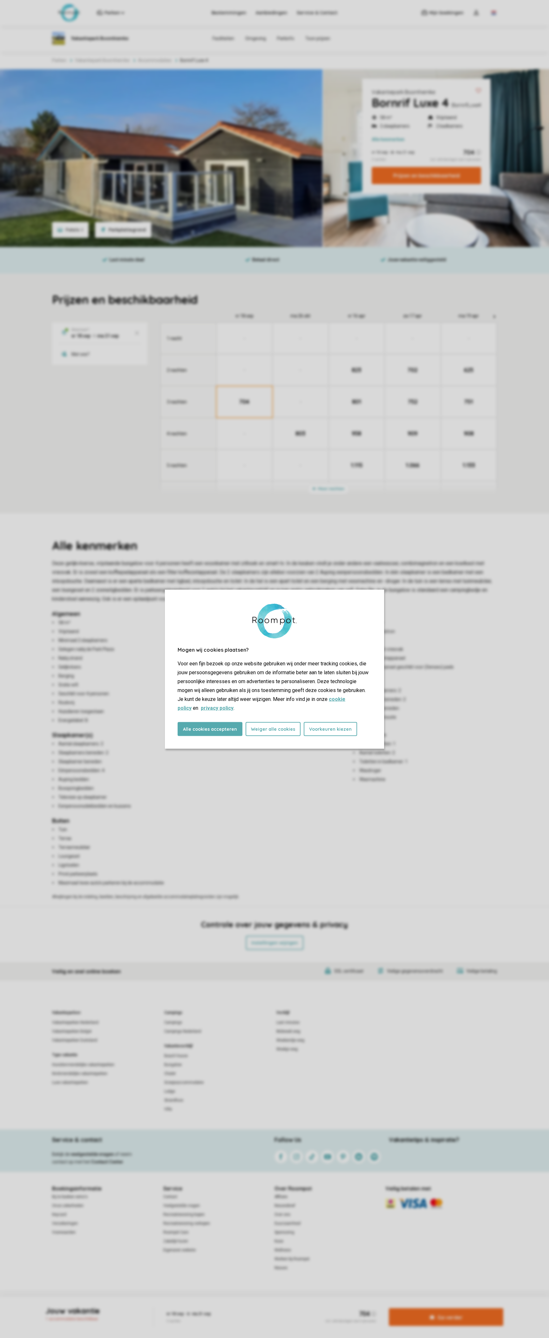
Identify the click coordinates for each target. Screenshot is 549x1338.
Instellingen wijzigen (274, 943)
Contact (170, 1197)
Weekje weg (287, 1049)
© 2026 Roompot (341, 1307)
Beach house (176, 1056)
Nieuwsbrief (284, 1205)
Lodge (169, 1091)
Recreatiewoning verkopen (186, 1223)
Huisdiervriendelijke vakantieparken (83, 1064)
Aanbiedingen (271, 13)
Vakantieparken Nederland (75, 1022)
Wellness (282, 1250)
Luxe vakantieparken (70, 1082)
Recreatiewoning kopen (184, 1214)
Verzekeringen (65, 1223)
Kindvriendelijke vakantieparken (79, 1073)
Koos (278, 1241)
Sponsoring (284, 1232)
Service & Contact (317, 13)
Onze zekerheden (68, 1205)
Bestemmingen (229, 13)
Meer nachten (330, 488)
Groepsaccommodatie (184, 1082)
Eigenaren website (179, 1250)
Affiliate (281, 1197)
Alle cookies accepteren (210, 729)
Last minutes (288, 1022)
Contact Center (107, 1161)
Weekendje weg (290, 1040)
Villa (168, 1109)
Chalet (170, 1073)
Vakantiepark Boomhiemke (403, 92)
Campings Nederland (182, 1031)
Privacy (247, 1307)
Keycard (59, 1214)
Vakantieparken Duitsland (74, 1040)
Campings (173, 1012)
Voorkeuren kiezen (330, 729)
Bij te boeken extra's (70, 1197)
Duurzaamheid (287, 1223)
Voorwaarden (64, 1232)
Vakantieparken (66, 1012)
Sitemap (313, 1307)
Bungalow (173, 1064)
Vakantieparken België (72, 1031)
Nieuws (281, 1268)
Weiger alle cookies (273, 729)
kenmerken (388, 139)
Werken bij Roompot (291, 1259)
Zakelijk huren (175, 1241)
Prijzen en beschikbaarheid (426, 175)
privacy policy (217, 708)
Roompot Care (175, 1232)
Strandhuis (173, 1100)
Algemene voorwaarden (213, 1307)
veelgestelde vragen (92, 1154)
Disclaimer (290, 1307)
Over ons (282, 1214)
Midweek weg (288, 1031)
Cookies (267, 1307)
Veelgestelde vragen (181, 1205)
